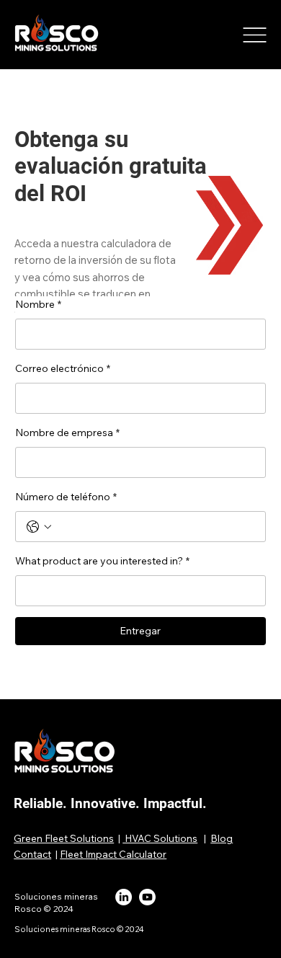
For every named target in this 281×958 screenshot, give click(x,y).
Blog (221, 838)
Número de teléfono (66, 496)
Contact (32, 854)
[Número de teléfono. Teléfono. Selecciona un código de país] (38, 527)
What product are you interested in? (102, 560)
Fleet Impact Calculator (113, 854)
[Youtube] (147, 897)
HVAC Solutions (159, 838)
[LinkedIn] (123, 897)
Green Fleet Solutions (64, 838)
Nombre (38, 304)
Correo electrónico (62, 368)
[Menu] (254, 35)
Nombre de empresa (67, 432)
